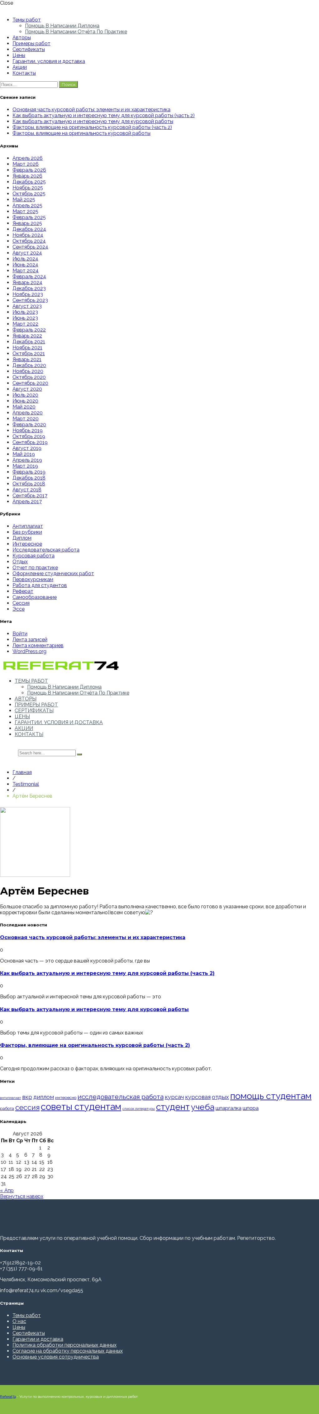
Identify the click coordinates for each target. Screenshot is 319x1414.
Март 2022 (25, 324)
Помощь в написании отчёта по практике (76, 32)
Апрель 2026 (27, 158)
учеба (202, 1107)
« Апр (7, 1190)
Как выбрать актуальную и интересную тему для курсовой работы (92, 121)
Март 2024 (25, 271)
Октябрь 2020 (29, 377)
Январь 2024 (27, 282)
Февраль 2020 (29, 425)
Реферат (22, 591)
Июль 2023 (25, 312)
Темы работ (26, 20)
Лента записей (29, 640)
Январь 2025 (27, 223)
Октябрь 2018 (28, 484)
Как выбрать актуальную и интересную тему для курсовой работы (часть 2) (103, 115)
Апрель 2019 (27, 460)
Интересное (27, 544)
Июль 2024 (25, 259)
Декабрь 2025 (29, 182)
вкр (27, 1097)
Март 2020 (25, 419)
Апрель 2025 (27, 205)
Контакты (24, 73)
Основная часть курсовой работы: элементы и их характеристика (91, 109)
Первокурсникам (32, 579)
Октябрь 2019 (28, 436)
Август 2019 (26, 448)
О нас (19, 1321)
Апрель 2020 (27, 413)
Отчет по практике (35, 568)
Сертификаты (28, 49)
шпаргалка (228, 1108)
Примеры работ (31, 43)
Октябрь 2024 (29, 241)
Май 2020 (24, 407)
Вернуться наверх (21, 1196)
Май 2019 (23, 454)
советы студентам (81, 1106)
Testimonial (25, 784)
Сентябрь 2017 (29, 496)
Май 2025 (23, 200)
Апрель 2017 (27, 501)
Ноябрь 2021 (27, 348)
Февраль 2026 (29, 170)
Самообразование (34, 597)
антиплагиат (10, 1098)
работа (7, 1108)
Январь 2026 (27, 176)
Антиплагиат (27, 526)
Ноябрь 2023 (27, 294)
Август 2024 (27, 253)
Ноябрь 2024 (27, 235)
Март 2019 (25, 466)
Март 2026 (25, 164)
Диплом (21, 538)
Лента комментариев (38, 645)
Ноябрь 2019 (27, 430)
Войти (19, 634)
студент (173, 1107)
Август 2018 (26, 490)
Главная (22, 772)
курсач (174, 1097)
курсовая (198, 1097)
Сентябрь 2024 (30, 247)
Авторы (21, 38)
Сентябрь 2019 (30, 442)
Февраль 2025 (29, 217)
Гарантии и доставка (37, 1339)
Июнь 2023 (25, 318)
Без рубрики (27, 532)
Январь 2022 (27, 336)
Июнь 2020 (25, 401)
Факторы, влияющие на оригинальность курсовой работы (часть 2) (92, 127)
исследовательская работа (121, 1097)
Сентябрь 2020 (30, 383)
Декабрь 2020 (29, 365)
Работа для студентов (39, 585)
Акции (19, 67)
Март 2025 (25, 211)
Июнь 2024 (25, 265)
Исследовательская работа (45, 550)
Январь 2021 (26, 359)
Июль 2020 (25, 395)
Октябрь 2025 (28, 194)
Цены (18, 55)
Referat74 (8, 1396)
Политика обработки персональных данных (64, 1345)
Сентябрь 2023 (30, 300)
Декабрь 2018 (28, 478)
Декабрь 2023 (29, 288)
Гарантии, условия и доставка (48, 61)
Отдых (20, 562)
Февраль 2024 (29, 276)
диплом (43, 1097)
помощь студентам (271, 1096)
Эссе (18, 609)
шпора (251, 1108)
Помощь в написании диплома (62, 26)
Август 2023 (27, 306)
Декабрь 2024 (29, 229)
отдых (220, 1096)
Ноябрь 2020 (27, 371)
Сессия (21, 603)
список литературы (138, 1109)
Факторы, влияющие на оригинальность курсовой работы (81, 133)
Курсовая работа (33, 556)
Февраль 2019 (28, 472)
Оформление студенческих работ (53, 573)
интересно (65, 1097)
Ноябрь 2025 (27, 188)
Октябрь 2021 (28, 353)
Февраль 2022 (29, 330)
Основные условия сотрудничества (55, 1357)
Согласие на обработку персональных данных (67, 1351)
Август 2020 (27, 389)
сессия (27, 1107)
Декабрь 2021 (28, 342)
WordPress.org (29, 651)
